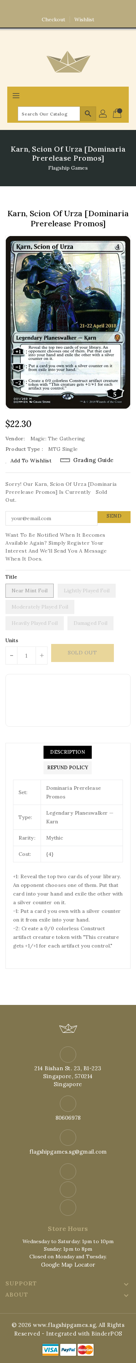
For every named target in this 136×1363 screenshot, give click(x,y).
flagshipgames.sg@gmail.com (68, 1151)
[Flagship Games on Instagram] (68, 8)
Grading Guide (93, 460)
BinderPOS (106, 1333)
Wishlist (84, 19)
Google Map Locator (68, 1264)
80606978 (68, 1117)
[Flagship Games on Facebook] (54, 8)
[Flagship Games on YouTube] (82, 8)
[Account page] (103, 113)
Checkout (54, 19)
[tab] (68, 752)
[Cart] (118, 113)
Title (11, 577)
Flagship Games (67, 168)
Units (11, 640)
